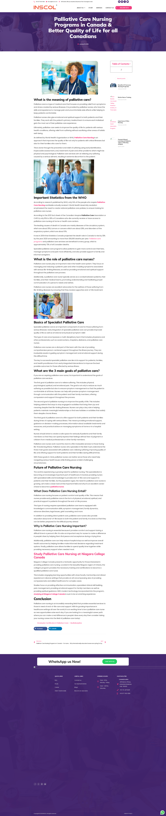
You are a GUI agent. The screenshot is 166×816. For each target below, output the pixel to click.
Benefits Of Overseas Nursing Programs (124, 85)
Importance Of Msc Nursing (123, 121)
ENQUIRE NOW (124, 8)
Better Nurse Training (124, 97)
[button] (123, 7)
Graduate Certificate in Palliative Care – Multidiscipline (59, 623)
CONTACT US (110, 8)
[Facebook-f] (35, 784)
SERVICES (99, 8)
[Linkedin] (122, 1)
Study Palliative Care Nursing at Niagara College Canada (69, 555)
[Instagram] (125, 1)
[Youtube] (127, 1)
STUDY (91, 8)
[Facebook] (119, 1)
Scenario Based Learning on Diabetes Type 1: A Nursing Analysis (124, 142)
